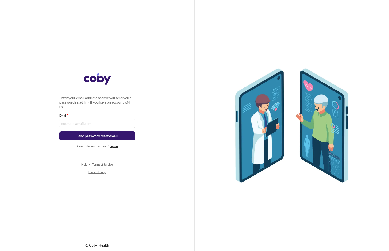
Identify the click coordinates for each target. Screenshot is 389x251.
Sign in (114, 146)
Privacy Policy (97, 172)
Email (62, 115)
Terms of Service (102, 164)
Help (84, 164)
